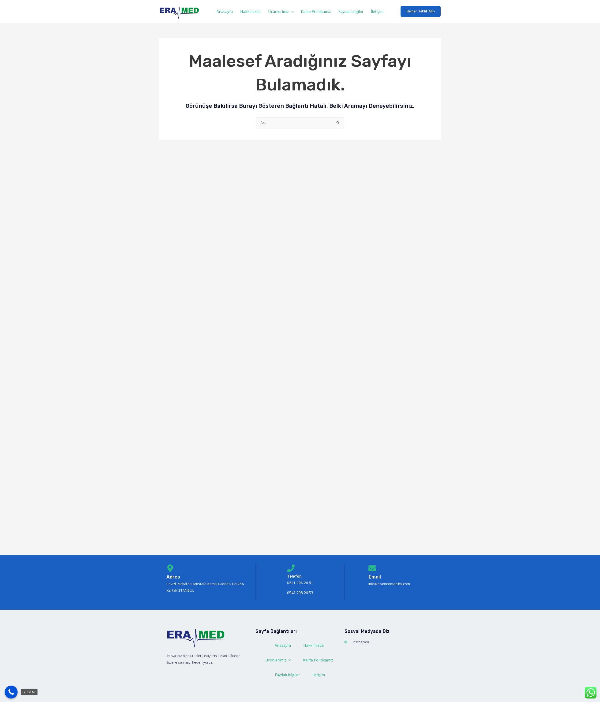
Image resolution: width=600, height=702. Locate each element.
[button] (291, 11)
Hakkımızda (250, 11)
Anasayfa (225, 11)
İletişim (377, 11)
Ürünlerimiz (278, 11)
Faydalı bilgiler (351, 11)
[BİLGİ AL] (11, 692)
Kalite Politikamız (316, 11)
